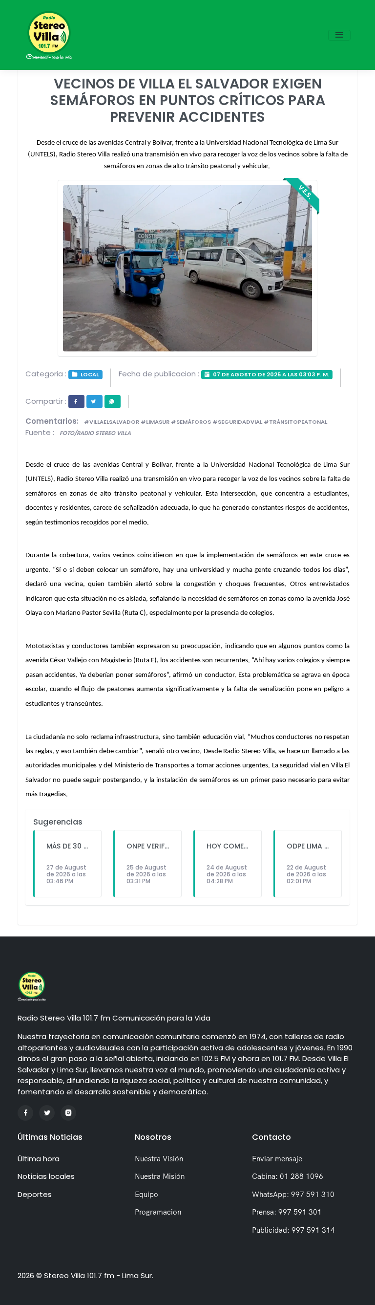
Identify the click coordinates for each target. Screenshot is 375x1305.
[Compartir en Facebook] (76, 401)
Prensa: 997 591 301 (287, 1212)
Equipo (146, 1194)
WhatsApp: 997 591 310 (293, 1194)
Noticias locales (46, 1176)
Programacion (158, 1212)
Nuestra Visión (159, 1158)
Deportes (35, 1194)
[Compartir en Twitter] (94, 401)
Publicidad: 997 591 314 (293, 1230)
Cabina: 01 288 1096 (287, 1176)
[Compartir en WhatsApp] (112, 401)
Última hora (39, 1158)
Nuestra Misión (160, 1176)
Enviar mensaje (277, 1158)
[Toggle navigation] (339, 35)
